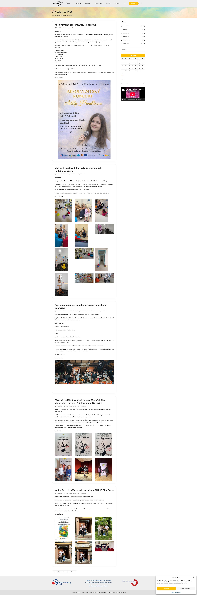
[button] (194, 577)
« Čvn (122, 75)
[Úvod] (58, 3)
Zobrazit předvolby (185, 588)
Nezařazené (82, 27)
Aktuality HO (68, 27)
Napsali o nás (75, 27)
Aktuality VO (90, 311)
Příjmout (166, 588)
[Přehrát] (122, 99)
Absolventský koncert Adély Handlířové (75, 24)
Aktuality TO (83, 311)
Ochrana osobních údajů (176, 592)
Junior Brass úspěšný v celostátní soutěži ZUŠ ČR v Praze (84, 490)
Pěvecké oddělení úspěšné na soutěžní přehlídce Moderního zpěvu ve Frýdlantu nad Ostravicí (80, 401)
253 (72, 572)
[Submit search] (143, 49)
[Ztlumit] (140, 99)
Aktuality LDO (75, 311)
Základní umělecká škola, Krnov (83, 592)
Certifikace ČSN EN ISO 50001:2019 (98, 586)
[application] (133, 94)
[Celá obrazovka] (142, 99)
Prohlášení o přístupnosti (114, 592)
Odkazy (124, 592)
